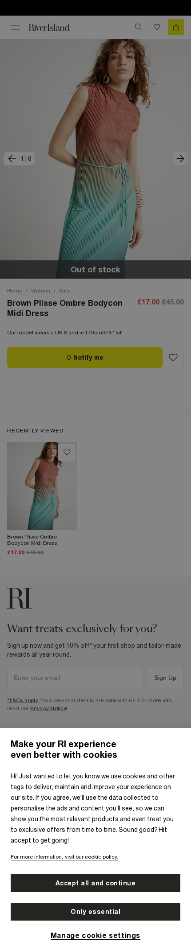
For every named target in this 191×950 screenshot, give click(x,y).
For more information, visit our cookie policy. (64, 857)
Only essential (95, 911)
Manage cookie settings (95, 935)
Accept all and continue (96, 883)
